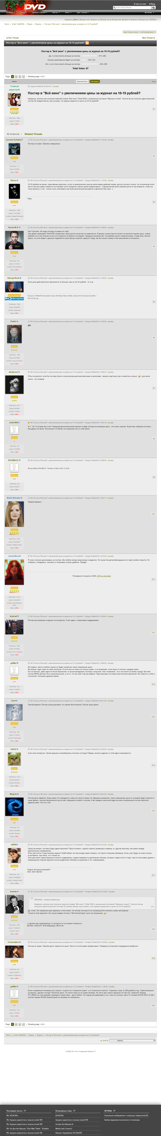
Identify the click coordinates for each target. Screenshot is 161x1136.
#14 (153, 717)
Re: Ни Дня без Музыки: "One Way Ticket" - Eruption (28, 1128)
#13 (153, 684)
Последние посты (15, 1110)
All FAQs (108, 1110)
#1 (154, 109)
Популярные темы (64, 1110)
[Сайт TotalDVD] (18, 24)
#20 (153, 1005)
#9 (154, 477)
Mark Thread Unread (131, 32)
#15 (153, 765)
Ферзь (13, 180)
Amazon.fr (126, 19)
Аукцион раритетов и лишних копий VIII (71, 1120)
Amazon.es (143, 19)
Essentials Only (82, 81)
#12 (153, 632)
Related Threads (33, 134)
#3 (154, 202)
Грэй (13, 700)
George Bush (13, 278)
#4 (154, 246)
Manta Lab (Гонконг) (63, 1128)
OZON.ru (153, 19)
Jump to (105, 1040)
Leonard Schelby (13, 139)
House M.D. (13, 227)
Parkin (13, 321)
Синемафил (13, 942)
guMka (13, 663)
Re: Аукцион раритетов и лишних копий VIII (24, 1120)
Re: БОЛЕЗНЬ (12, 1115)
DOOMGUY (13, 460)
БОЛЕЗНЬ (59, 1115)
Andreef (13, 616)
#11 (153, 579)
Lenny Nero (13, 556)
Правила (68, 19)
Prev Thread (13, 37)
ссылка (55, 86)
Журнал (38, 24)
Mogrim (13, 794)
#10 (153, 514)
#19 (153, 958)
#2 (154, 156)
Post (153, 81)
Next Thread (147, 37)
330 (37, 298)
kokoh (13, 749)
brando (13, 891)
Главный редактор (14, 88)
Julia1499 (13, 422)
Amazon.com (84, 19)
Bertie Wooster (14, 497)
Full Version (95, 81)
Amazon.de (116, 19)
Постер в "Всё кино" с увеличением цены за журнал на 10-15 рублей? (71, 24)
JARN (13, 844)
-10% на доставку (104, 576)
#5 (154, 302)
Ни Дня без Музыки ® (64, 1124)
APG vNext (75, 1051)
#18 (153, 929)
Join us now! (141, 4)
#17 (153, 875)
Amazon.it (134, 19)
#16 (153, 811)
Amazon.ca (95, 19)
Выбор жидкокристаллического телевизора (122, 1120)
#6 (154, 337)
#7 (154, 388)
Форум (29, 24)
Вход (152, 4)
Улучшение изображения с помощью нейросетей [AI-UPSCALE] (130, 1115)
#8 (154, 439)
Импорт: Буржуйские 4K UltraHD (68, 1132)
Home (7, 24)
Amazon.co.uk (105, 19)
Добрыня (13, 371)
